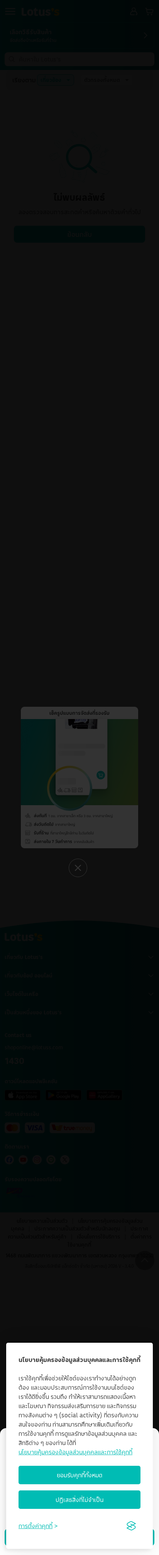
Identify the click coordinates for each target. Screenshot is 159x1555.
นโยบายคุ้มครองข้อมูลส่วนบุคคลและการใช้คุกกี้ (75, 1452)
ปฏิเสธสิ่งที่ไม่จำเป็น (79, 1500)
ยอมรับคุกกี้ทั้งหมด (79, 1475)
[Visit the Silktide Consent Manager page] (131, 1526)
